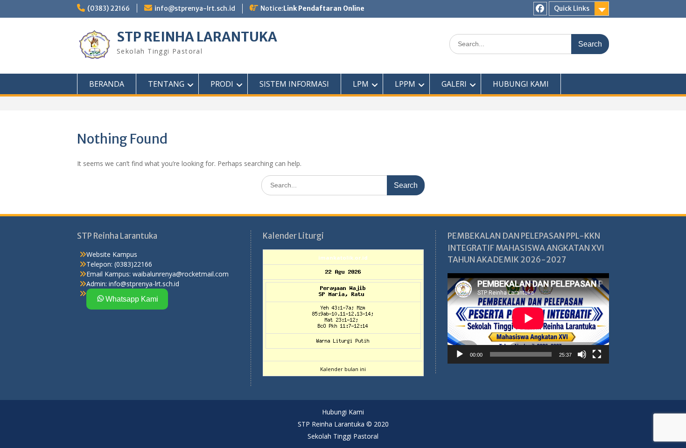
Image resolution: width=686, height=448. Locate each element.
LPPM (405, 84)
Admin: (96, 283)
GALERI (454, 84)
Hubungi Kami (343, 412)
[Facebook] (540, 8)
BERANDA (106, 84)
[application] (528, 318)
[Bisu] (582, 354)
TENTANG (166, 84)
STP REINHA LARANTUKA (197, 36)
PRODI (221, 84)
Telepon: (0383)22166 (119, 264)
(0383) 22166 (108, 8)
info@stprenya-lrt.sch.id (194, 8)
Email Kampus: (108, 273)
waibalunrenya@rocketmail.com (181, 273)
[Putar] (459, 354)
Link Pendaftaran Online (323, 8)
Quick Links (571, 8)
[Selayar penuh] (597, 354)
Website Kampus (111, 254)
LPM (361, 84)
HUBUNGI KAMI (521, 84)
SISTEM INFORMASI (294, 84)
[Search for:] (529, 43)
